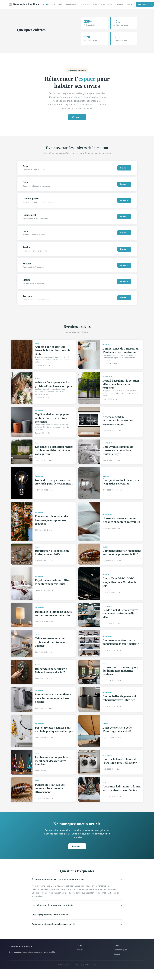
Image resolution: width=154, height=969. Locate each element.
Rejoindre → (77, 846)
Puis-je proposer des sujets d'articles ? (50, 914)
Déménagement (71, 4)
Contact (117, 954)
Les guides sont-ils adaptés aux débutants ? (53, 905)
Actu (53, 4)
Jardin (102, 4)
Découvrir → (77, 117)
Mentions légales (120, 950)
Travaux (129, 4)
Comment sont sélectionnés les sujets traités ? (54, 924)
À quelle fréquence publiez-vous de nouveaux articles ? (58, 879)
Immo (95, 4)
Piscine (120, 4)
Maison (111, 4)
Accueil (46, 4)
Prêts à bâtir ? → (145, 4)
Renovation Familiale (24, 4)
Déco (60, 4)
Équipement (85, 4)
